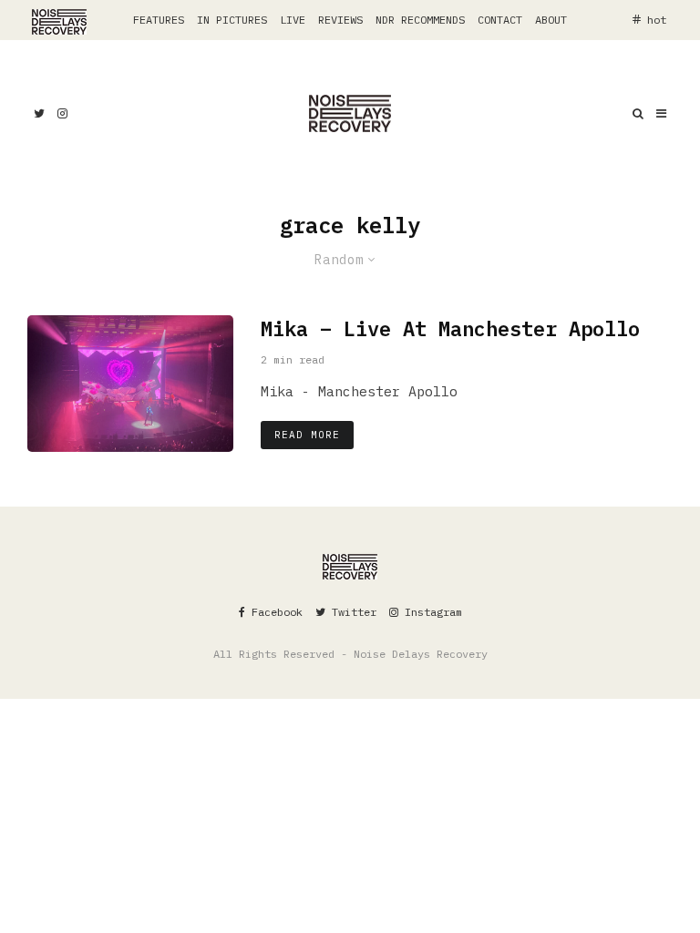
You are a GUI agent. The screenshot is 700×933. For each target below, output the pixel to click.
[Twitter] (39, 113)
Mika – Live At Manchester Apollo (450, 329)
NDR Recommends (420, 19)
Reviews (340, 19)
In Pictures (232, 19)
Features (158, 19)
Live (292, 19)
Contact (500, 19)
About (551, 19)
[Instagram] (62, 113)
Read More (307, 434)
